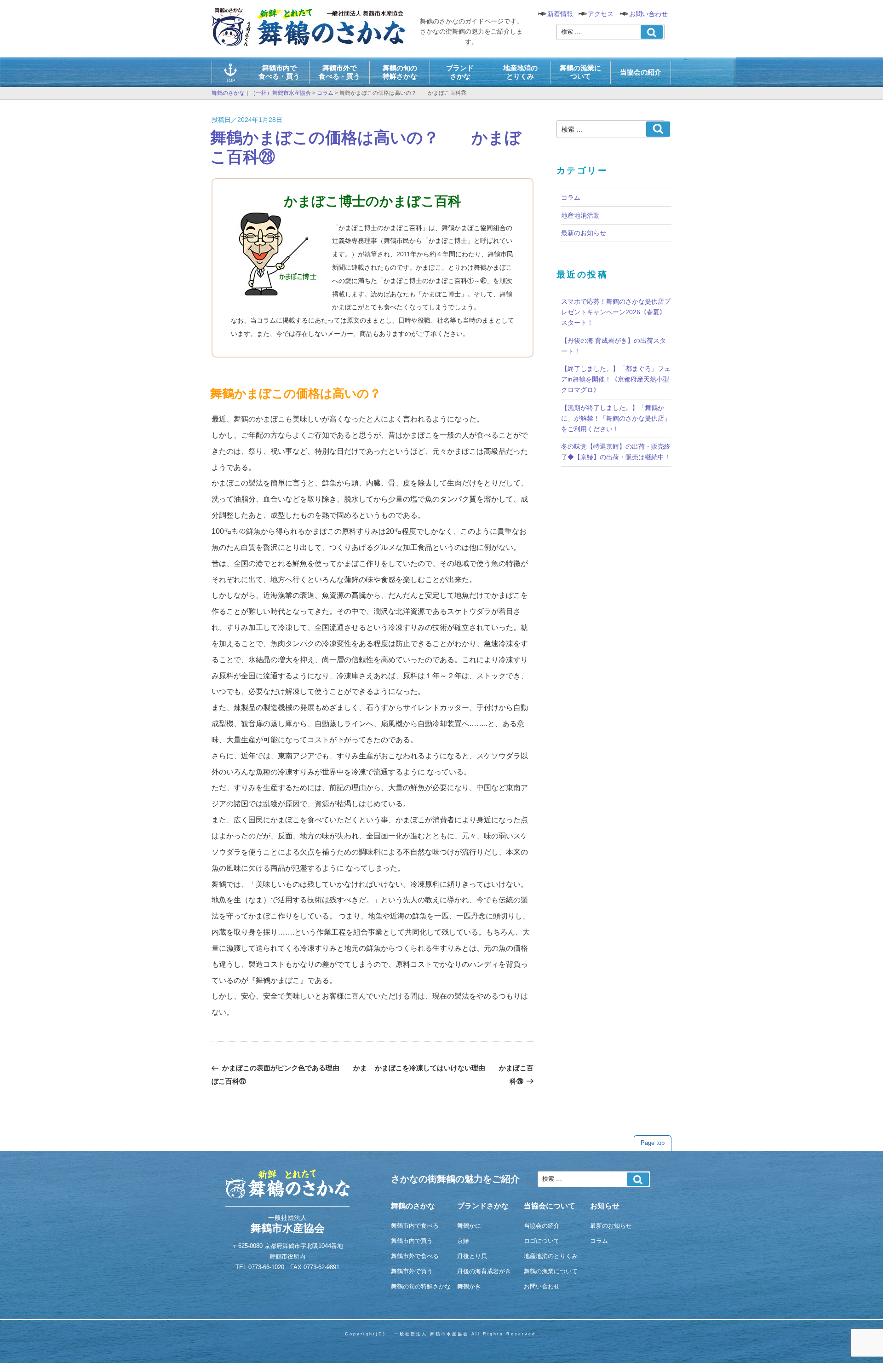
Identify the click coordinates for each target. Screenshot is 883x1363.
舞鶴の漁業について (580, 72)
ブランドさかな (460, 72)
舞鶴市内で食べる (415, 1225)
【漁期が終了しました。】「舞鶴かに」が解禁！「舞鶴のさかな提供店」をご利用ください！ (616, 418)
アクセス (601, 13)
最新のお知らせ (583, 233)
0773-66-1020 (266, 1267)
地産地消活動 (580, 215)
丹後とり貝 (472, 1256)
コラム (570, 197)
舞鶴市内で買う (412, 1240)
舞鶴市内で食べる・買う (279, 72)
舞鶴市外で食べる (415, 1256)
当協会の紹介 (640, 72)
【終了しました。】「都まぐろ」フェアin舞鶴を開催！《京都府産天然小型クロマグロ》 (616, 379)
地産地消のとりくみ (520, 72)
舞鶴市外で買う (412, 1271)
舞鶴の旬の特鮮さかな (400, 72)
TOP (230, 80)
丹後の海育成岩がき (484, 1271)
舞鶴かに (469, 1225)
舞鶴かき (469, 1286)
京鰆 (463, 1240)
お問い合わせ (648, 13)
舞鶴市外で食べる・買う (339, 72)
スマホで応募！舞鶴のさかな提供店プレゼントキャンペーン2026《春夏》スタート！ (616, 312)
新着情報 (560, 13)
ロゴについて (542, 1240)
